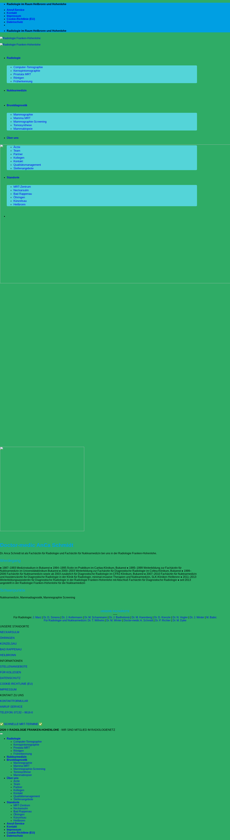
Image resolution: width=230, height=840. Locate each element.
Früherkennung (22, 81)
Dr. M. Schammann (95, 617)
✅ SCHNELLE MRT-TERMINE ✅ (21, 724)
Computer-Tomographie (28, 67)
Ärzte (16, 781)
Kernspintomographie (26, 70)
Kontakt (12, 12)
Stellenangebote (23, 799)
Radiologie (14, 57)
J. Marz (37, 617)
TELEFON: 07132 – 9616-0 (16, 712)
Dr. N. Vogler (180, 617)
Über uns (13, 137)
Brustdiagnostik (17, 105)
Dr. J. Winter (197, 617)
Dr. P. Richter (163, 620)
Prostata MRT (22, 74)
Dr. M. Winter (114, 620)
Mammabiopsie (22, 128)
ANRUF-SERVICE (11, 706)
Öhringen (19, 814)
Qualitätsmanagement (26, 796)
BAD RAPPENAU (11, 649)
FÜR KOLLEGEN (10, 672)
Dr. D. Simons (51, 617)
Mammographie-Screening (29, 121)
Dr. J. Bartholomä (119, 617)
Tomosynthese (22, 125)
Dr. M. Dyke (179, 620)
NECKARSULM (9, 632)
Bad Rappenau (22, 811)
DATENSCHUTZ (10, 678)
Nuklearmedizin (17, 90)
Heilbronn (19, 820)
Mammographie (23, 114)
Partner (17, 787)
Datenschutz (15, 22)
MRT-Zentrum (21, 805)
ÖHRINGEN (7, 637)
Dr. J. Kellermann (72, 617)
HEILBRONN (8, 655)
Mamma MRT (21, 118)
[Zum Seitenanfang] (1, 733)
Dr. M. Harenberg (142, 617)
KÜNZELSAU (8, 643)
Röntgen (18, 77)
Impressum (14, 16)
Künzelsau (19, 817)
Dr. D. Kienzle (162, 617)
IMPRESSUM (8, 689)
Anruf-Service (15, 9)
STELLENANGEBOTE (13, 666)
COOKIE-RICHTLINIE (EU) (16, 683)
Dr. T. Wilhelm (96, 620)
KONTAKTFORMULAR (14, 701)
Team (16, 784)
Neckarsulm (20, 808)
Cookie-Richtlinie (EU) (21, 19)
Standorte (13, 802)
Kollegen (18, 790)
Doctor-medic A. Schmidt (138, 620)
